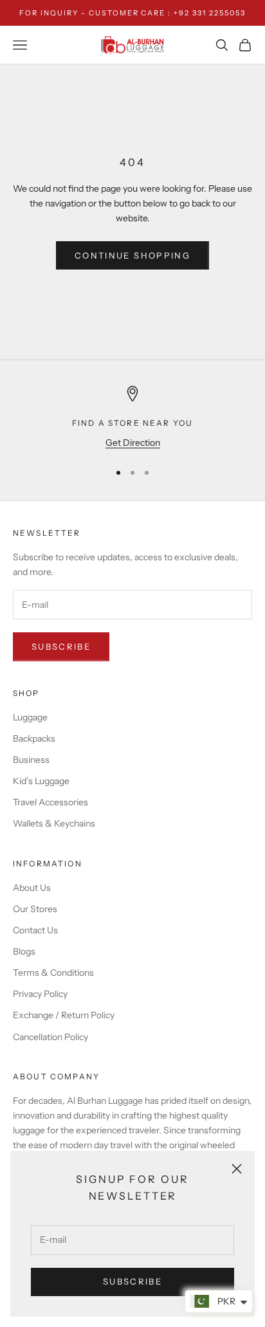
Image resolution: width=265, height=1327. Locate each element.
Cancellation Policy (50, 1037)
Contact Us (35, 930)
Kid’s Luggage (41, 781)
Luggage (30, 717)
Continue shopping (132, 255)
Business (31, 759)
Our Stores (35, 909)
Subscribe (132, 1281)
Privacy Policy (40, 994)
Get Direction (132, 442)
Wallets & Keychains (54, 823)
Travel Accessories (50, 802)
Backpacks (34, 738)
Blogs (24, 951)
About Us (32, 887)
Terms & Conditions (53, 972)
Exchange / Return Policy (63, 1015)
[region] (132, 418)
